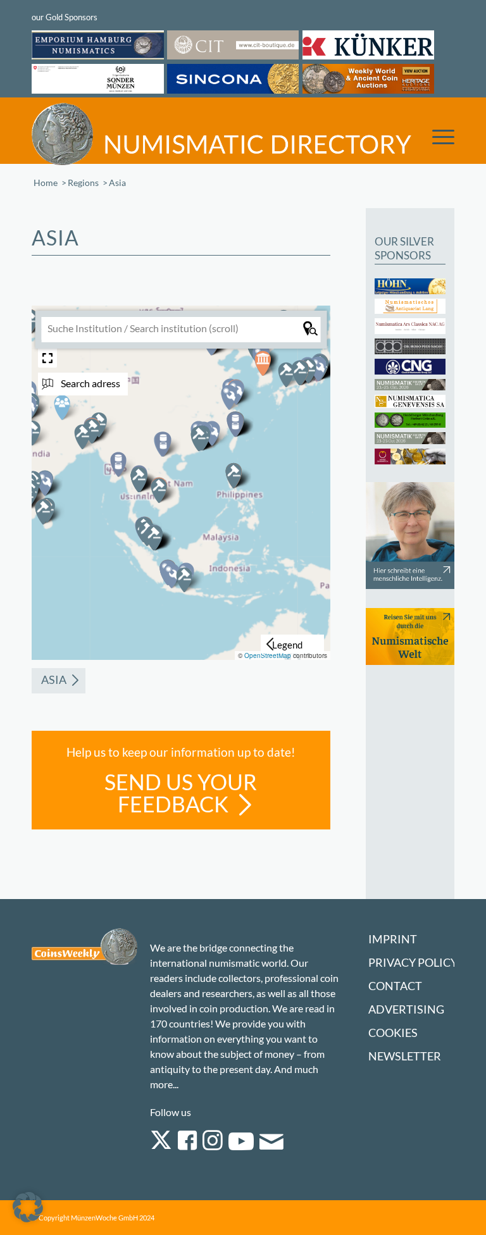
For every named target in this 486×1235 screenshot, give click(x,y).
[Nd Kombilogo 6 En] (221, 133)
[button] (118, 464)
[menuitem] (437, 132)
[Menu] (437, 135)
